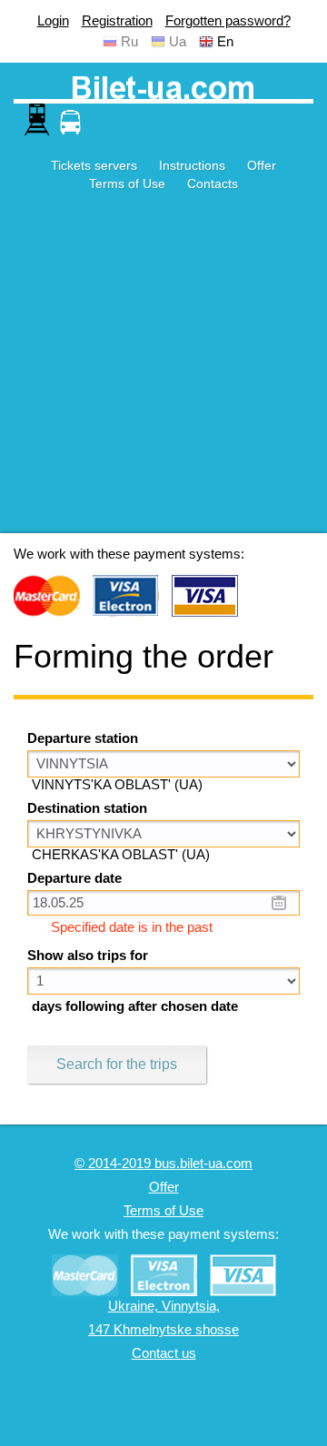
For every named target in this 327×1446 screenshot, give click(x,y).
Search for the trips (116, 1064)
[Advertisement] (163, 369)
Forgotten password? (228, 21)
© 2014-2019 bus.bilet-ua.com (163, 1163)
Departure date (74, 878)
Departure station (82, 738)
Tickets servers (94, 165)
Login (53, 21)
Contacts (212, 183)
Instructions (192, 165)
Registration (117, 21)
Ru (129, 42)
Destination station (87, 808)
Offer (261, 165)
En (225, 42)
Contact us (164, 1353)
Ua (177, 42)
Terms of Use (127, 183)
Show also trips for (87, 955)
